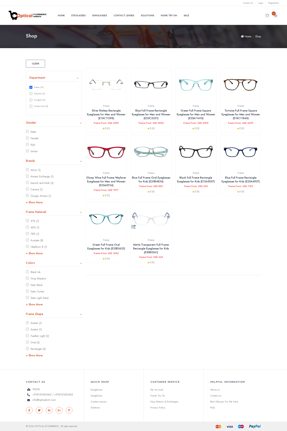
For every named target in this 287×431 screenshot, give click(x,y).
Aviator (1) (36, 329)
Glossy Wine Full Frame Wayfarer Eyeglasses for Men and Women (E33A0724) (106, 181)
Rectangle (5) (38, 349)
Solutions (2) (39, 93)
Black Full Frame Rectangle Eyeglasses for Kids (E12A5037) (196, 179)
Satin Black (37, 285)
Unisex (34, 151)
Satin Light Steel (39, 298)
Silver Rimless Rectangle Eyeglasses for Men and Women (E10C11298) (106, 114)
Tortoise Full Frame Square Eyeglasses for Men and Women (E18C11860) (241, 114)
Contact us (215, 395)
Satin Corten (37, 291)
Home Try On (169, 15)
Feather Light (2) (40, 336)
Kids (33, 145)
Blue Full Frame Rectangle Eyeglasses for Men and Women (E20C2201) (151, 114)
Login (260, 2)
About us (215, 390)
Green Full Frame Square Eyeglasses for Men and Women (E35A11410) (196, 114)
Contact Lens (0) (41, 106)
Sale (186, 15)
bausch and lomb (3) (42, 183)
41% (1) (35, 221)
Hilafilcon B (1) (39, 247)
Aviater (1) (36, 323)
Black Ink (36, 272)
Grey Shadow (38, 278)
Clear (35, 63)
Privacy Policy (157, 407)
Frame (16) (39, 87)
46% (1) (35, 227)
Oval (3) (35, 342)
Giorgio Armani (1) (41, 196)
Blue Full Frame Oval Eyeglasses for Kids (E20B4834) (151, 179)
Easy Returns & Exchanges (164, 401)
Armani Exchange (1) (42, 176)
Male (33, 132)
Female (35, 138)
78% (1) (35, 234)
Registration (273, 2)
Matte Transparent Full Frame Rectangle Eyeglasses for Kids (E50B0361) (151, 248)
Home (61, 15)
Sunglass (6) (39, 99)
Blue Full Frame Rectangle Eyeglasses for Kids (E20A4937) (241, 179)
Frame (106, 106)
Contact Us (248, 2)
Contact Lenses (124, 15)
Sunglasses (99, 15)
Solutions (147, 15)
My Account (156, 390)
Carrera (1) (37, 189)
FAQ (212, 407)
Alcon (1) (36, 170)
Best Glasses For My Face (224, 401)
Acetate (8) (37, 240)
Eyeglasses (78, 15)
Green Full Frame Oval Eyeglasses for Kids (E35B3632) (106, 246)
